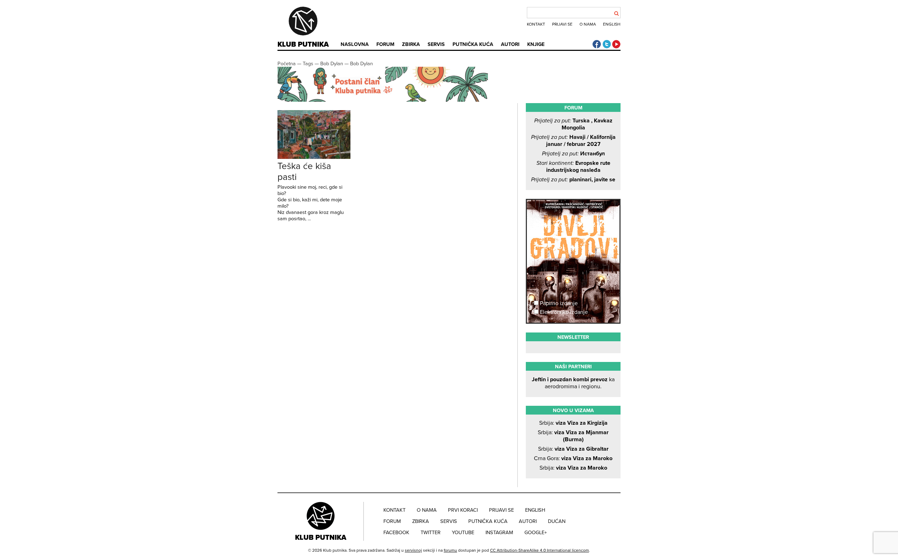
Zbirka (411, 44)
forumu (450, 550)
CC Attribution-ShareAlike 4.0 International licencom (539, 550)
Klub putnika (303, 44)
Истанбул (573, 153)
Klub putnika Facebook (596, 44)
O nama (587, 24)
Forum (385, 44)
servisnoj (413, 550)
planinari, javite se (573, 179)
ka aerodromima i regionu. (573, 383)
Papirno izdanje (558, 303)
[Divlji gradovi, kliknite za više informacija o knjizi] (573, 226)
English (612, 24)
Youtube (463, 533)
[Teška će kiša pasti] (313, 157)
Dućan (556, 521)
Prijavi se (562, 24)
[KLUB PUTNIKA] (321, 521)
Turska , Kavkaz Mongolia (573, 124)
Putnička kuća (473, 44)
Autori (510, 44)
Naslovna (355, 44)
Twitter (431, 533)
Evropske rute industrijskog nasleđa (573, 167)
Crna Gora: (573, 458)
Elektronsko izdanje (563, 312)
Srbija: (573, 422)
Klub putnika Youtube (616, 44)
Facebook (396, 533)
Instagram (499, 533)
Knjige (535, 44)
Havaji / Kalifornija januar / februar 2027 (573, 141)
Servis (436, 44)
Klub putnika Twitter (606, 44)
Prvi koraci (463, 510)
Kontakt (536, 24)
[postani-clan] (382, 100)
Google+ (535, 533)
